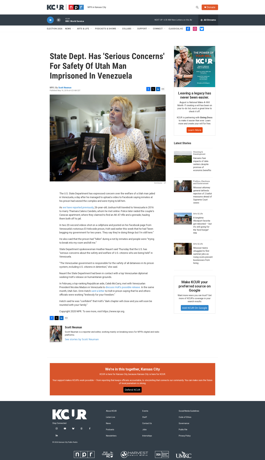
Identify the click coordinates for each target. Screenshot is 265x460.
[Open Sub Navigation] (73, 29)
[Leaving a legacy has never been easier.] (194, 66)
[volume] (58, 20)
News (68, 29)
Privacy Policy (185, 436)
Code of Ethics (185, 417)
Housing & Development (199, 153)
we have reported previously (78, 207)
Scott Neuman (64, 87)
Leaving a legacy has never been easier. (194, 95)
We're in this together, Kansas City (132, 369)
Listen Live (110, 417)
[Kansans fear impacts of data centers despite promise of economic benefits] (183, 157)
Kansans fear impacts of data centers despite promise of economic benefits (202, 164)
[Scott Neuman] (56, 334)
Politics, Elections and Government (201, 182)
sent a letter (97, 290)
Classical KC (176, 29)
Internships (147, 436)
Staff (144, 417)
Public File (183, 430)
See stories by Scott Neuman (82, 339)
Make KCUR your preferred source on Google (194, 286)
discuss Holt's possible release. (123, 287)
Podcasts (110, 430)
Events (145, 411)
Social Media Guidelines (189, 411)
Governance (184, 423)
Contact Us (147, 423)
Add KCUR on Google (194, 307)
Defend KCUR (132, 389)
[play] (50, 20)
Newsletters (111, 436)
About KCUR (111, 411)
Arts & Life (83, 29)
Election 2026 (54, 29)
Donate (211, 7)
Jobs (144, 430)
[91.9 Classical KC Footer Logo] (107, 454)
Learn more (194, 130)
